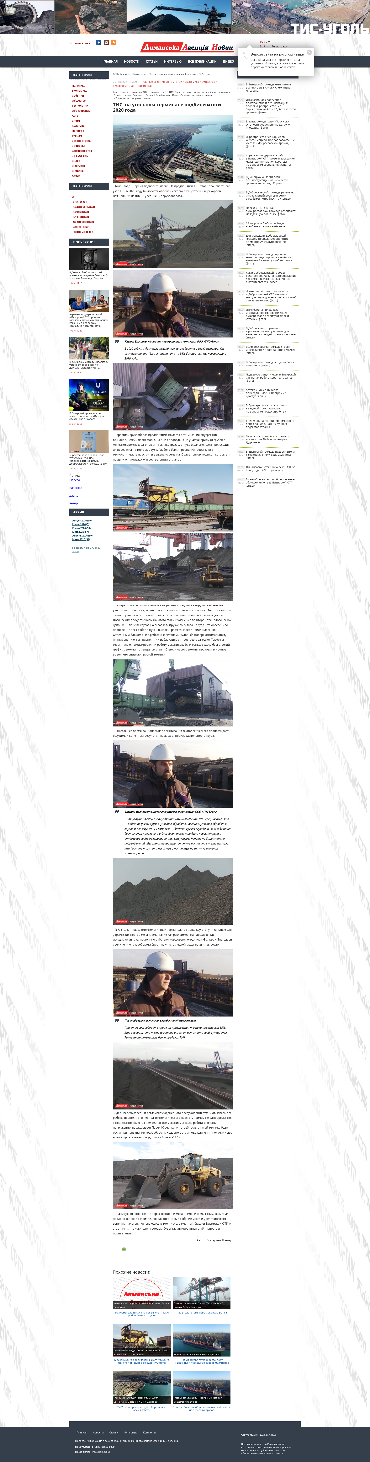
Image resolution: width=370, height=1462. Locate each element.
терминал (197, 95)
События (78, 95)
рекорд (209, 95)
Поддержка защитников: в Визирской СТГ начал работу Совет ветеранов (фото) (266, 377)
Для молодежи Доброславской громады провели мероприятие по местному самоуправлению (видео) (262, 240)
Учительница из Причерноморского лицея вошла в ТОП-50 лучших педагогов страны (265, 424)
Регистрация (280, 46)
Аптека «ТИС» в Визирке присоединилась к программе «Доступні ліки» (261, 393)
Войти (264, 46)
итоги (147, 98)
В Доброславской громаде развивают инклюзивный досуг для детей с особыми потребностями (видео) (266, 195)
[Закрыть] (303, 54)
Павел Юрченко (181, 95)
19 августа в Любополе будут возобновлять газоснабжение (261, 224)
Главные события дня (155, 82)
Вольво (117, 95)
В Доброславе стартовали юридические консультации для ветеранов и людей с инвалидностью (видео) (266, 332)
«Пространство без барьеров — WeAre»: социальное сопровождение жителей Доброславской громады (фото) (266, 141)
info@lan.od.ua (101, 1452)
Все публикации (202, 62)
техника (187, 92)
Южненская (81, 216)
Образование (81, 110)
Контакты (149, 1432)
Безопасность (81, 141)
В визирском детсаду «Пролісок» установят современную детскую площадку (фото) (263, 124)
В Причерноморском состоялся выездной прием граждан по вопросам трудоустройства (262, 408)
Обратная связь (80, 43)
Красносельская (84, 206)
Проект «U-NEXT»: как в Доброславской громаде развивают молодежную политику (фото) (266, 211)
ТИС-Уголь (174, 92)
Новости (131, 62)
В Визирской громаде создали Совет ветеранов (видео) (265, 363)
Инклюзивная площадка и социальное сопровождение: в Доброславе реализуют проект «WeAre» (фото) (263, 314)
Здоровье (78, 146)
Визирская (80, 201)
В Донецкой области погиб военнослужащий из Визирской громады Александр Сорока (262, 180)
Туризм (77, 136)
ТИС (163, 92)
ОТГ (74, 196)
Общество (79, 100)
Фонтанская (81, 227)
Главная (110, 62)
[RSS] (114, 42)
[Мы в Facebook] (99, 42)
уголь (197, 92)
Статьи (152, 62)
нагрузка (136, 98)
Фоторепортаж (82, 151)
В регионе (79, 166)
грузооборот (209, 92)
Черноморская (83, 232)
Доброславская (83, 222)
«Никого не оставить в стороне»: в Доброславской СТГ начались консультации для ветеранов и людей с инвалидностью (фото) (267, 295)
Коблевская (81, 211)
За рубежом (80, 156)
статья (124, 92)
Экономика (79, 90)
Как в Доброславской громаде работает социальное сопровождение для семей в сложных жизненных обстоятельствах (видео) (266, 277)
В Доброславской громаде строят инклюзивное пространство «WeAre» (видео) (266, 350)
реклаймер (224, 92)
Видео (228, 62)
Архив (76, 176)
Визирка (154, 92)
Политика (78, 85)
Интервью (173, 62)
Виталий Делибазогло (157, 95)
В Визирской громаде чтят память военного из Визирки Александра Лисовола (264, 87)
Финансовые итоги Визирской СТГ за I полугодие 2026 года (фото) (266, 468)
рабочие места (121, 98)
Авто (75, 115)
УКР (270, 42)
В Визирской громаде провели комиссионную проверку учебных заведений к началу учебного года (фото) (264, 258)
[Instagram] (106, 42)
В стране (78, 171)
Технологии (80, 105)
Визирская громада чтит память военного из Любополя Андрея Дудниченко (263, 439)
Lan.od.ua (271, 1434)
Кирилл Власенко (133, 95)
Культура (78, 125)
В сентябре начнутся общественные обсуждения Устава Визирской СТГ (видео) (266, 482)
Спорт (76, 120)
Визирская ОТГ (139, 92)
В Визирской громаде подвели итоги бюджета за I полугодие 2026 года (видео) (266, 455)
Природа (78, 130)
